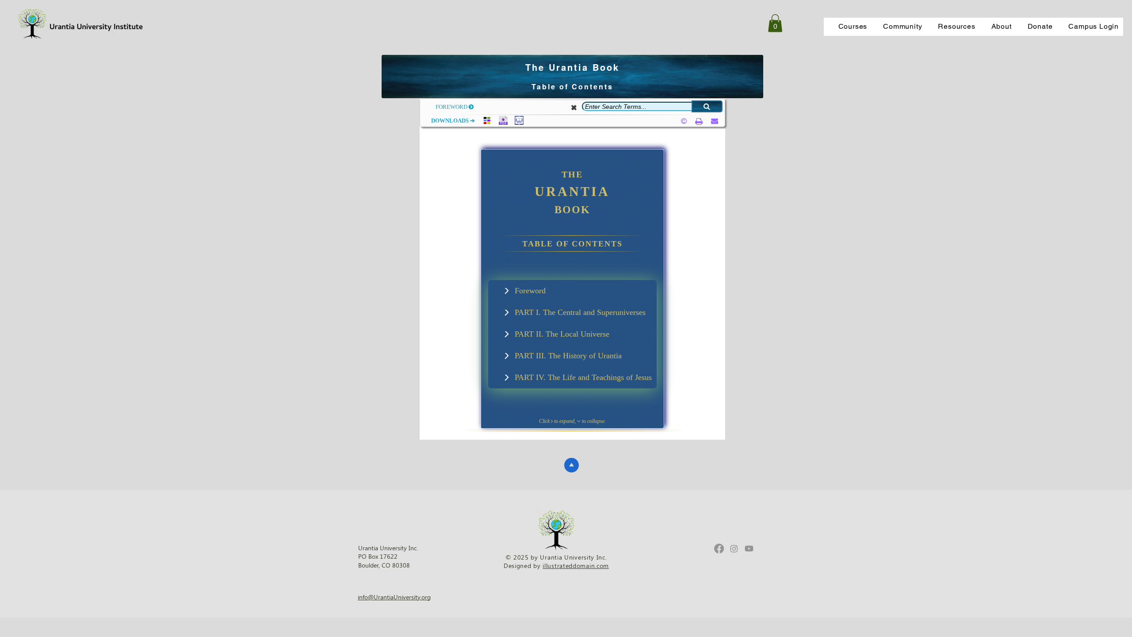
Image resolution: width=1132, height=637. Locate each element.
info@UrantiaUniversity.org (394, 597)
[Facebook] (719, 548)
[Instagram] (734, 548)
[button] (853, 27)
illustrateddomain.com (576, 565)
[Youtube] (749, 548)
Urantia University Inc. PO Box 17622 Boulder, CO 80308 (388, 556)
